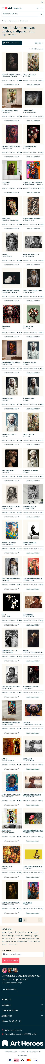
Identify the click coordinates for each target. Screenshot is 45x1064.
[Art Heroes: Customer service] (42, 1010)
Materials (6, 1005)
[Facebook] (16, 1021)
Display (38, 43)
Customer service (10, 1010)
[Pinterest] (13, 1021)
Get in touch (10, 989)
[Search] (41, 14)
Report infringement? (33, 1052)
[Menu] (2, 8)
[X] (20, 1021)
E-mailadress (7, 950)
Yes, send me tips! (10, 960)
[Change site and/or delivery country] (41, 2)
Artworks (6, 999)
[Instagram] (10, 1021)
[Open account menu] (38, 8)
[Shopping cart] (41, 8)
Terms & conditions (11, 1052)
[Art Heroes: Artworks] (42, 999)
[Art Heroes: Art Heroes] (42, 1016)
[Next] (40, 920)
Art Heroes (7, 1016)
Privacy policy (22, 1055)
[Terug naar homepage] (13, 8)
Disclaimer (22, 1052)
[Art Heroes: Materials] (42, 1005)
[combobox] (20, 13)
